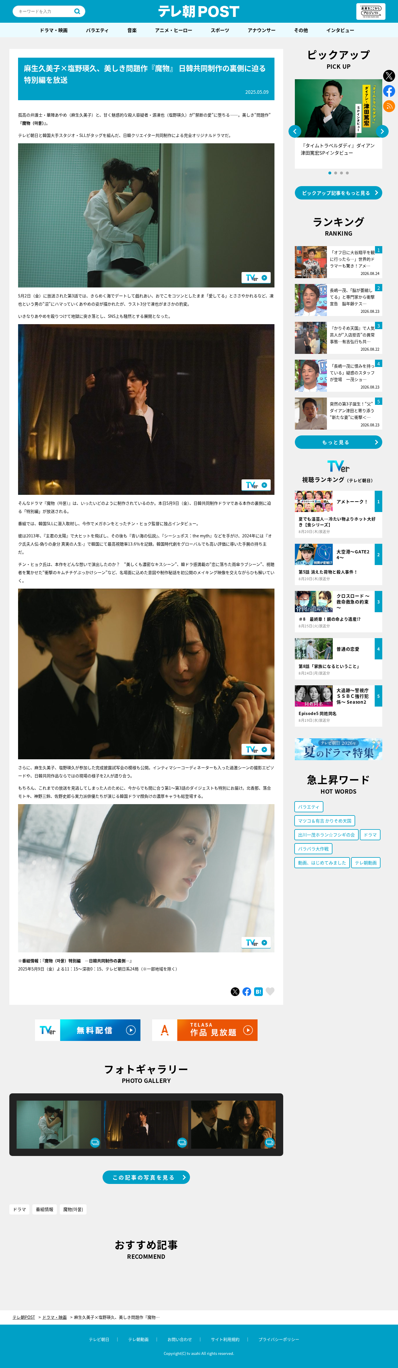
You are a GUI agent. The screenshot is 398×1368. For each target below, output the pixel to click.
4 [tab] (347, 173)
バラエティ (97, 30)
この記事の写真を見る (143, 1177)
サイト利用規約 (225, 1339)
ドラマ (19, 1209)
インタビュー (340, 30)
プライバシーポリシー (278, 1339)
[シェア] (246, 991)
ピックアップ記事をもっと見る (336, 192)
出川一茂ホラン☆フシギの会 (326, 835)
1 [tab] (329, 173)
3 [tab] (341, 173)
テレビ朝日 (99, 1339)
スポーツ (220, 30)
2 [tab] (335, 173)
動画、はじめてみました (322, 862)
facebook (389, 91)
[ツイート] (235, 991)
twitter (389, 76)
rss (389, 106)
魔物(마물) (73, 1209)
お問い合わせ (180, 1339)
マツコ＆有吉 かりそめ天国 (324, 821)
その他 (301, 30)
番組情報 (44, 1209)
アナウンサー (262, 30)
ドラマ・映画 (54, 30)
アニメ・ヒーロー (173, 30)
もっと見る (336, 442)
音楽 (132, 30)
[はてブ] (258, 991)
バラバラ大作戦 (313, 848)
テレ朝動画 (366, 862)
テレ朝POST (199, 11)
